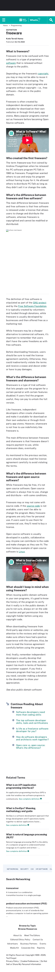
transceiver (12, 888)
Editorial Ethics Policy (20, 939)
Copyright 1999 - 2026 (35, 955)
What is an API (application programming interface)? (21, 786)
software (11, 63)
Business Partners (28, 944)
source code (33, 506)
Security (24, 869)
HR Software (42, 869)
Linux (22, 551)
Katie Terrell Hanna (14, 39)
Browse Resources (27, 929)
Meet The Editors (32, 935)
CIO (32, 869)
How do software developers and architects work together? (32, 738)
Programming (16, 25)
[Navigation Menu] (4, 20)
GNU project (39, 302)
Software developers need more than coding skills (30, 713)
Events (43, 944)
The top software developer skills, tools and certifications (32, 721)
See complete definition (29, 799)
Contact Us (38, 939)
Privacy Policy (12, 961)
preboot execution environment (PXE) (26, 903)
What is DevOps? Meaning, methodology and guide (21, 810)
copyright (43, 73)
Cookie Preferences (30, 961)
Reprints (41, 948)
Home (5, 25)
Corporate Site (28, 948)
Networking (12, 869)
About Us (17, 935)
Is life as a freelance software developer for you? (32, 730)
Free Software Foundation (32, 306)
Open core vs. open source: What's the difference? (30, 746)
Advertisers (12, 944)
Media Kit (14, 948)
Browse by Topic (27, 925)
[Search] (51, 20)
